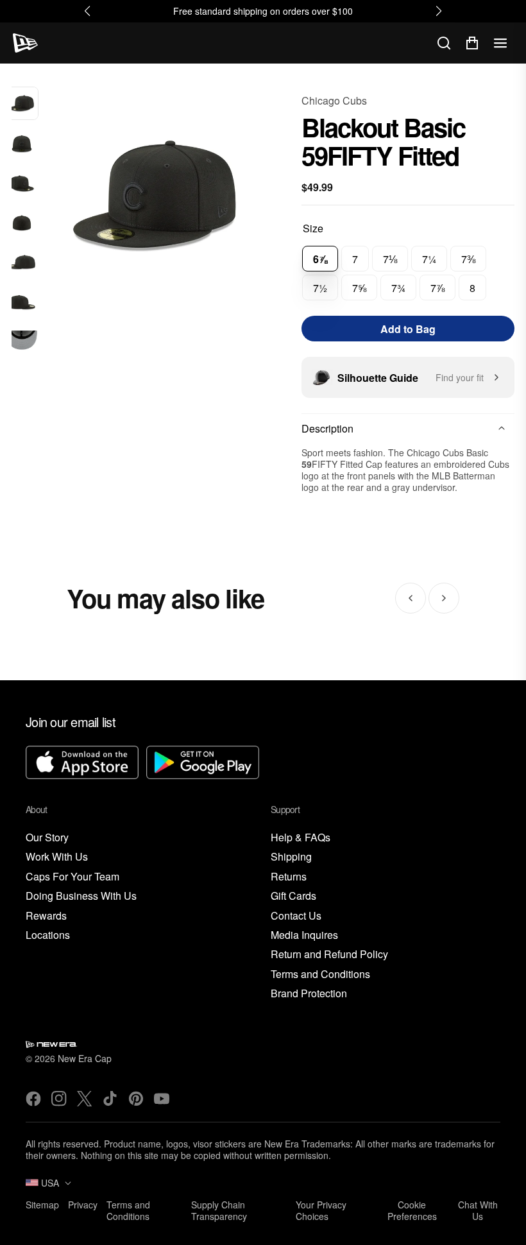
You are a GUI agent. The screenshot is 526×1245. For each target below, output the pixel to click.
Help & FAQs (300, 838)
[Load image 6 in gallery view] (21, 303)
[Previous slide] (410, 598)
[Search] (444, 43)
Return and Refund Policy (329, 954)
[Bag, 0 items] (472, 43)
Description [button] (327, 428)
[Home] (25, 43)
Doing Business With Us (81, 896)
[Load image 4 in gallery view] (21, 223)
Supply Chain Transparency (219, 1210)
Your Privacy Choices (321, 1210)
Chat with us (478, 1210)
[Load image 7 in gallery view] (21, 343)
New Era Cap (85, 1058)
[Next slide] (443, 598)
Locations (48, 935)
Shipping (291, 857)
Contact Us (296, 916)
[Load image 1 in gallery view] (21, 103)
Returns (289, 877)
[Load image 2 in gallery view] (21, 143)
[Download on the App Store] (82, 764)
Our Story (47, 838)
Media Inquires (304, 935)
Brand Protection (309, 993)
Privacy (83, 1205)
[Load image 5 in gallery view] (21, 263)
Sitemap (42, 1205)
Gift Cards (293, 896)
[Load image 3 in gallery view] (21, 183)
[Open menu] (500, 43)
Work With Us (57, 857)
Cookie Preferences (412, 1210)
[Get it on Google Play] (202, 764)
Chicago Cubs (334, 100)
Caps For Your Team (72, 877)
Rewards (46, 916)
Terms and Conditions (320, 974)
